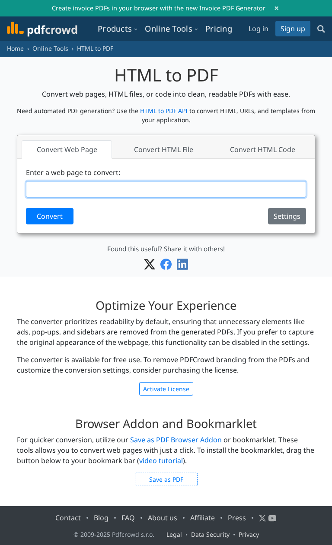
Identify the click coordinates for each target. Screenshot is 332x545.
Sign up (293, 28)
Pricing (218, 28)
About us (162, 517)
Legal (174, 534)
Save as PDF (166, 479)
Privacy (249, 534)
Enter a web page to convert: (73, 172)
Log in (258, 28)
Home (15, 48)
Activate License (166, 389)
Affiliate (202, 517)
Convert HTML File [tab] (163, 149)
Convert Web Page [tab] (67, 149)
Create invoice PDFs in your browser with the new (158, 8)
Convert (50, 216)
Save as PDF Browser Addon (176, 439)
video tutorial (161, 460)
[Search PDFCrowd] (321, 28)
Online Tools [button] (168, 28)
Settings (287, 216)
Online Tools (50, 48)
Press (237, 517)
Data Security (210, 534)
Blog (101, 517)
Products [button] (115, 28)
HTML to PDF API (164, 111)
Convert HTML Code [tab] (262, 149)
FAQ (128, 517)
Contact (68, 517)
